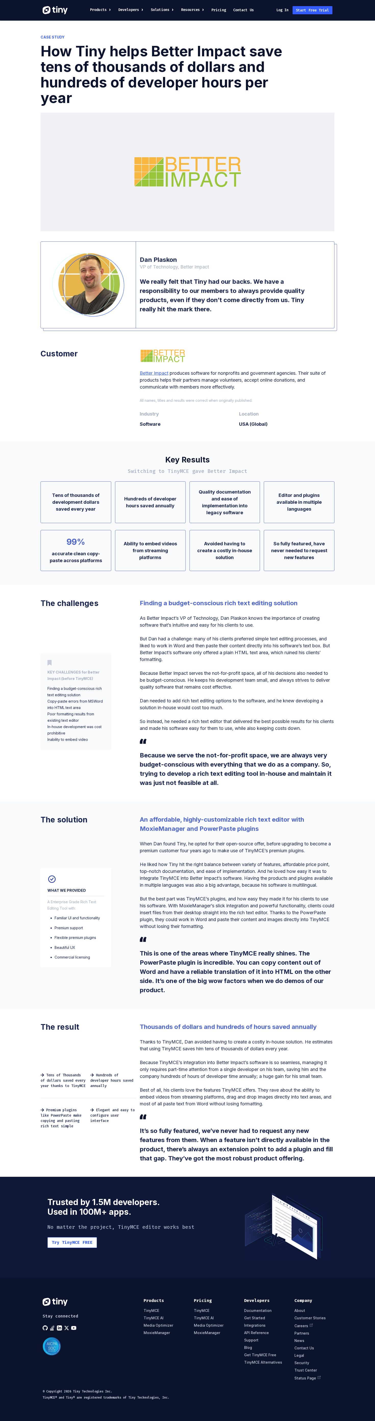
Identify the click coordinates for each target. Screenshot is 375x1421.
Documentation (257, 1310)
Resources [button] (190, 9)
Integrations (255, 1325)
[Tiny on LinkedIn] (60, 1328)
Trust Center (305, 1370)
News (299, 1340)
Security (301, 1363)
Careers (301, 1326)
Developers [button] (128, 9)
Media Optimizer (158, 1325)
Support (251, 1340)
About (299, 1310)
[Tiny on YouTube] (74, 1328)
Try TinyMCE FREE (72, 1242)
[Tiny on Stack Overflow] (53, 1328)
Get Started (254, 1318)
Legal (299, 1355)
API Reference (256, 1332)
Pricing (218, 10)
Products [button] (98, 9)
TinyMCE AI (154, 1318)
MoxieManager (157, 1332)
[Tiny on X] (67, 1328)
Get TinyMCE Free (260, 1355)
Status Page (305, 1378)
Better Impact (154, 373)
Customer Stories (310, 1318)
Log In (282, 10)
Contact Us (243, 10)
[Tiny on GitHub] (46, 1328)
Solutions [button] (160, 9)
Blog (248, 1347)
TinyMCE (151, 1310)
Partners (301, 1333)
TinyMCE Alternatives (263, 1362)
